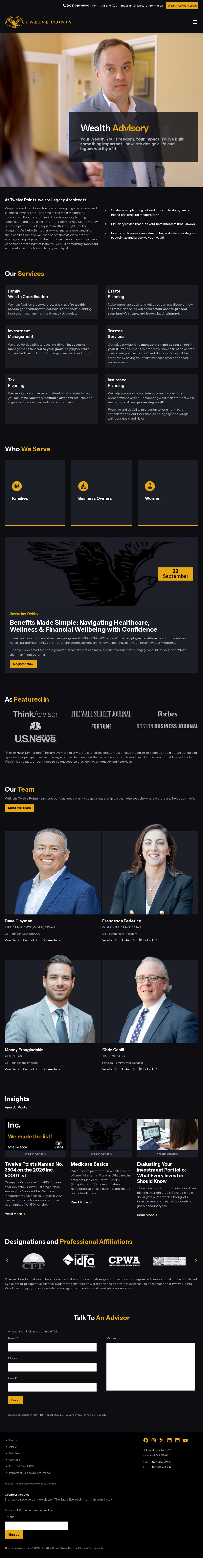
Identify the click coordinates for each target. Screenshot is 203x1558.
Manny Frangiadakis (24, 1049)
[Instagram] (153, 1440)
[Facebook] (145, 1440)
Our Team (15, 1453)
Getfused (51, 1483)
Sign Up (14, 1534)
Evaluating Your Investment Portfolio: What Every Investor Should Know (161, 1172)
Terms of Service (91, 1414)
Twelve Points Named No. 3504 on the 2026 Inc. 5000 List (34, 1169)
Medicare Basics (89, 1164)
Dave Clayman (18, 921)
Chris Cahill (113, 1049)
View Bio (10, 940)
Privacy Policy (70, 1414)
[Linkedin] (169, 1440)
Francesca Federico (121, 921)
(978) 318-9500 (78, 5)
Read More (13, 1214)
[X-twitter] (161, 1440)
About (13, 1446)
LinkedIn (54, 940)
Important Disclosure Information (142, 5)
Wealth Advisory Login (182, 5)
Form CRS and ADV (104, 5)
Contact (31, 940)
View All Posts (16, 1107)
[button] (195, 22)
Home (13, 1440)
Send (15, 1400)
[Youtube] (185, 1440)
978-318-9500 (161, 1462)
